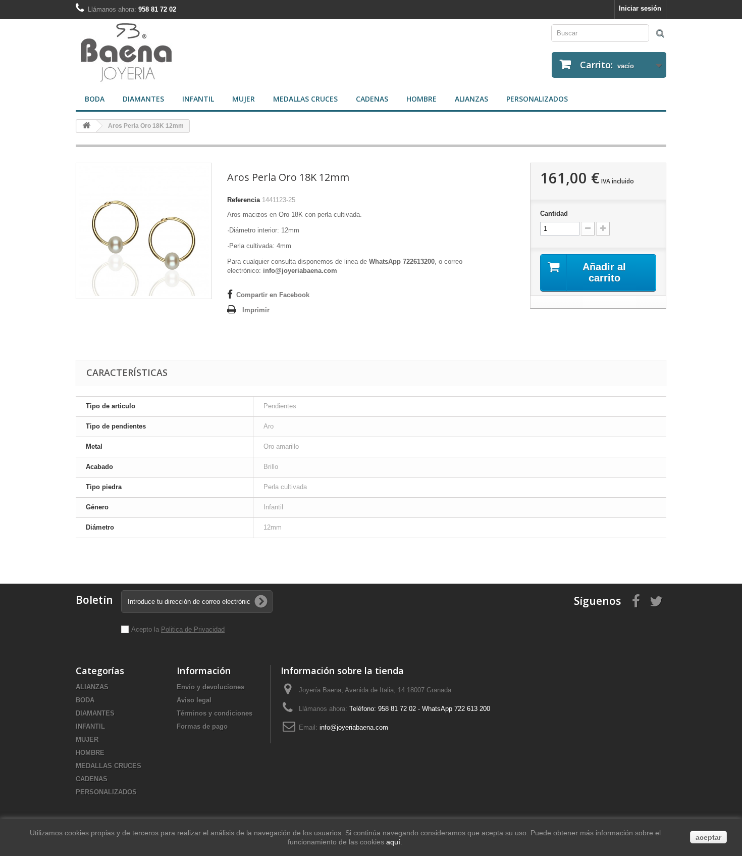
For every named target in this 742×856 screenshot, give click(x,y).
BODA (94, 99)
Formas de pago (202, 726)
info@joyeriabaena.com (354, 727)
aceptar (708, 837)
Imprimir (256, 310)
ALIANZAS (471, 99)
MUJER (243, 99)
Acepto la (146, 629)
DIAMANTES (143, 99)
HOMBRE (421, 99)
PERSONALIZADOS (537, 99)
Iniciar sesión (640, 8)
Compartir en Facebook (272, 295)
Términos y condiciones (214, 713)
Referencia (243, 200)
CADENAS (372, 99)
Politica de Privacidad (193, 629)
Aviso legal (194, 700)
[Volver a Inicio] (86, 126)
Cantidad (554, 213)
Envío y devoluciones (210, 687)
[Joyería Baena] (219, 53)
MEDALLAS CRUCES (305, 99)
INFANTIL (198, 99)
